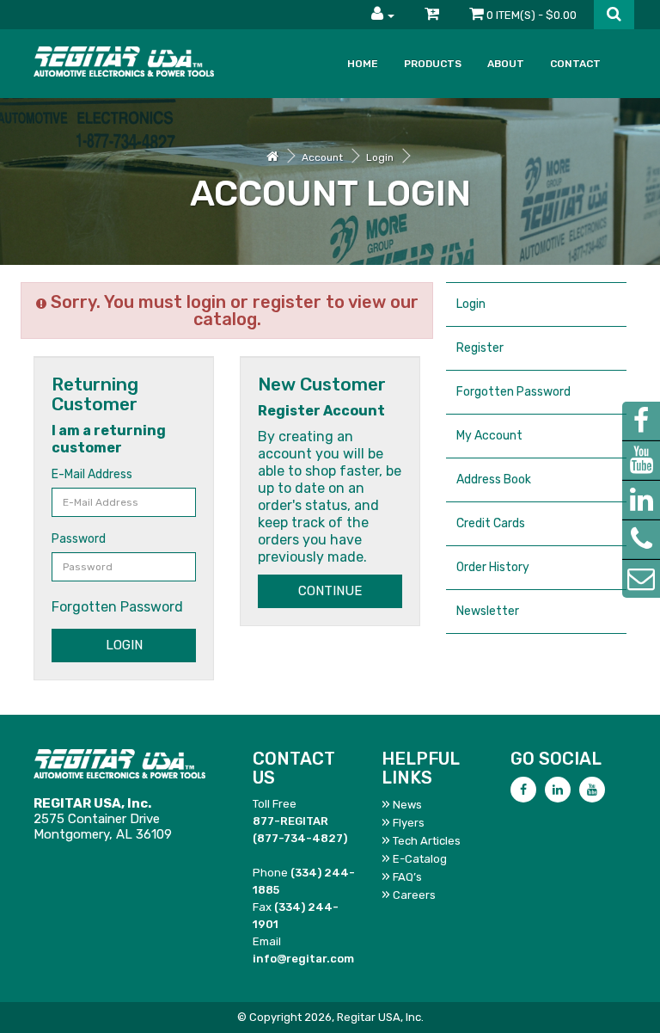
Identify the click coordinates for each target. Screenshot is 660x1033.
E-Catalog (420, 858)
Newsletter (487, 611)
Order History (492, 567)
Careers (414, 895)
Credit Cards (490, 523)
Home (362, 64)
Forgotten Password (117, 607)
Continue (330, 591)
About (505, 64)
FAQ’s (407, 876)
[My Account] (382, 14)
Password (79, 539)
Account (322, 157)
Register (480, 348)
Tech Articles (427, 840)
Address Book (493, 479)
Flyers (409, 822)
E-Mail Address (92, 474)
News (407, 804)
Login (380, 157)
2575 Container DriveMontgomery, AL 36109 (103, 819)
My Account (489, 435)
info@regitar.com (303, 958)
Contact (575, 64)
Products (432, 64)
